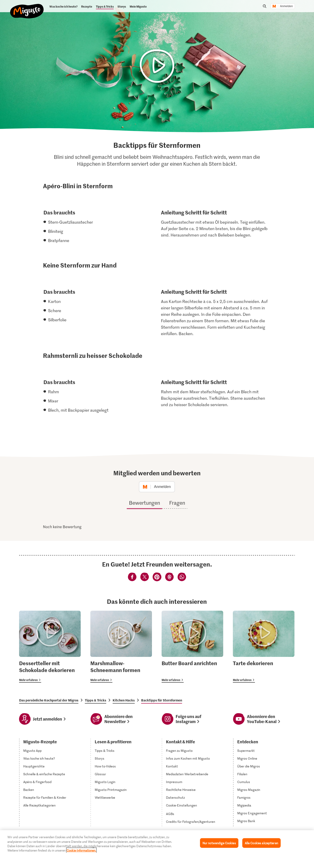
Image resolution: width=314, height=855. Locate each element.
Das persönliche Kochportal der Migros (48, 700)
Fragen (177, 502)
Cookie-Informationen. (81, 850)
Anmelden (286, 6)
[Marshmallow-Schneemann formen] (121, 647)
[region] (157, 842)
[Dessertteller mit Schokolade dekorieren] (50, 647)
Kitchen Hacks (124, 700)
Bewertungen (144, 502)
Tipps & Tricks (95, 700)
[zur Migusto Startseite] (27, 7)
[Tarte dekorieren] (263, 647)
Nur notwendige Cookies (219, 843)
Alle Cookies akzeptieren (261, 843)
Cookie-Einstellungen (181, 805)
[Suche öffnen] (264, 6)
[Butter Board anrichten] (192, 647)
